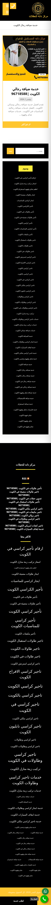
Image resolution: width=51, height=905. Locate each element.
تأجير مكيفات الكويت (25, 234)
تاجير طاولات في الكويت (25, 251)
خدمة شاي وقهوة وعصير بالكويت (25, 359)
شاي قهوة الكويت (25, 415)
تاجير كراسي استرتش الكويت (25, 257)
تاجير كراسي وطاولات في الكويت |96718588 (24, 520)
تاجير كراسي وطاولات (25, 296)
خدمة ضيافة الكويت (25, 364)
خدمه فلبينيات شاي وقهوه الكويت (25, 409)
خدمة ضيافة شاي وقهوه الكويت (25, 392)
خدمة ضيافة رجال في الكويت (25, 381)
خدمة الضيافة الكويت (25, 336)
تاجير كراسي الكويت (25, 268)
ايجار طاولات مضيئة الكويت (25, 195)
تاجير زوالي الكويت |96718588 (24, 515)
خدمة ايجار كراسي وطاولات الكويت (25, 342)
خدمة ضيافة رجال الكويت (25, 370)
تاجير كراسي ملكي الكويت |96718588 (24, 508)
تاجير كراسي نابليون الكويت (25, 291)
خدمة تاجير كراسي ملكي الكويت (25, 353)
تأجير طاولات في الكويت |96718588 (24, 488)
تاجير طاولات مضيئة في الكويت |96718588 (24, 493)
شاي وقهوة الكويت (25, 421)
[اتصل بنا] (44, 899)
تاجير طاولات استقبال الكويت (25, 240)
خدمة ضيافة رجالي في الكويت (25, 387)
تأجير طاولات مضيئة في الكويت (25, 217)
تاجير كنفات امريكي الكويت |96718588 (24, 525)
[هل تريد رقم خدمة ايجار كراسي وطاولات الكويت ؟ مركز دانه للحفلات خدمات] (38, 10)
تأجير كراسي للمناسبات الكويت (25, 229)
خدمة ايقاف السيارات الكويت (25, 347)
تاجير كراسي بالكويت (25, 274)
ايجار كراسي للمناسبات (25, 200)
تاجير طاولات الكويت (25, 245)
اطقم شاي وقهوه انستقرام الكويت (25, 189)
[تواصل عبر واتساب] (45, 891)
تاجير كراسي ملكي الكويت (25, 285)
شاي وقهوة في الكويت (25, 426)
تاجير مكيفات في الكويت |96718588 (24, 512)
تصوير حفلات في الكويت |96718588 (24, 498)
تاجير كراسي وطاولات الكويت (25, 302)
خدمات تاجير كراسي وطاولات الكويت (25, 319)
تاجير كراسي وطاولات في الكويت (25, 308)
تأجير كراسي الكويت (25, 223)
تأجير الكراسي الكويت (25, 206)
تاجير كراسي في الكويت (25, 279)
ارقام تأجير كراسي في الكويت (25, 178)
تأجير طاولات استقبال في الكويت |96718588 (24, 503)
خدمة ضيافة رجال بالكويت (25, 375)
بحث (10, 151)
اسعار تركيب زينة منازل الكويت (25, 183)
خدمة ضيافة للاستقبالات (25, 398)
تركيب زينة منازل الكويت (25, 313)
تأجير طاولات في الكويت (25, 212)
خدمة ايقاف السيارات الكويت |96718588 (24, 529)
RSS (24, 478)
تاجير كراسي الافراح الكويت (25, 262)
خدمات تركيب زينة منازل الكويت (25, 325)
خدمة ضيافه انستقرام (25, 404)
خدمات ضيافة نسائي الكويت (25, 330)
